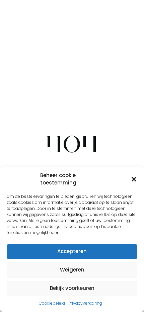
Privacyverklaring (85, 303)
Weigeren (72, 269)
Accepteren (72, 251)
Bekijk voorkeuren (72, 288)
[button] (134, 179)
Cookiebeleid (52, 303)
